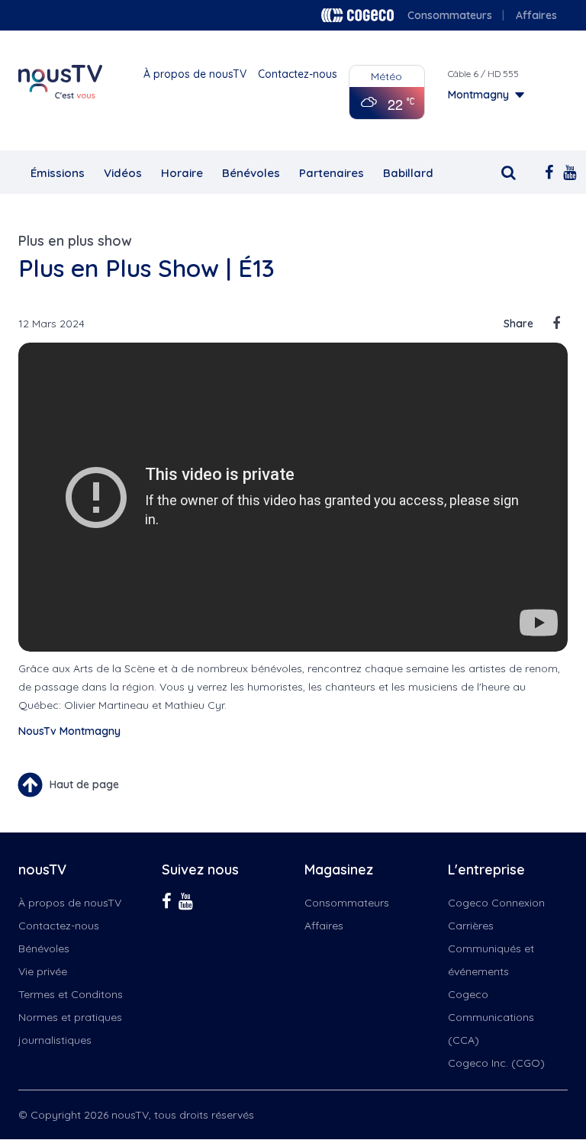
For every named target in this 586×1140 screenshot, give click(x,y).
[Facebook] (546, 171)
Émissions (58, 173)
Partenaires (331, 173)
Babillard (408, 173)
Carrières (471, 925)
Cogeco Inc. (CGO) (496, 1063)
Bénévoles (251, 173)
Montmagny (478, 94)
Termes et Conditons (70, 994)
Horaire (182, 173)
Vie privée (42, 971)
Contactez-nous (297, 74)
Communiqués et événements (491, 960)
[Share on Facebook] (556, 323)
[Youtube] (564, 171)
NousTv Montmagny (69, 731)
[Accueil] (60, 81)
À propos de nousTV (194, 74)
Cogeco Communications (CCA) (491, 1017)
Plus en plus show (75, 241)
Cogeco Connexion (496, 903)
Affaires (536, 15)
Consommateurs (449, 15)
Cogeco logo (357, 15)
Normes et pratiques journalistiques (70, 1028)
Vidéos (123, 173)
